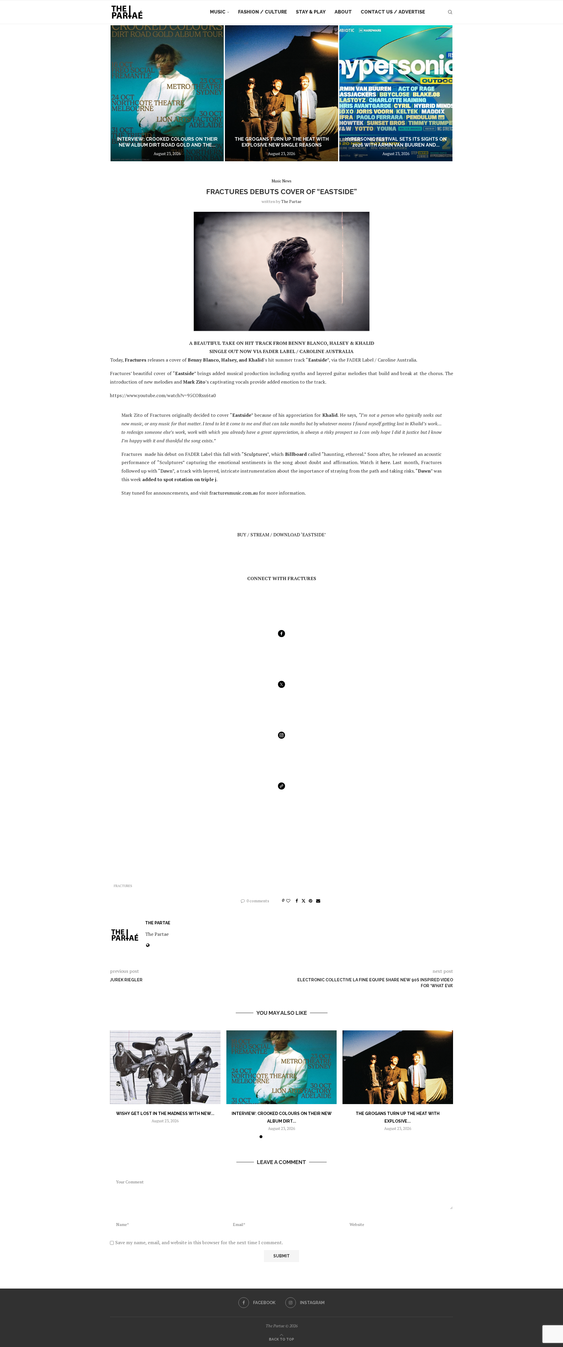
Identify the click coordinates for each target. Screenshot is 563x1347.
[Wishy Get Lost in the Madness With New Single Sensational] (165, 1067)
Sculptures (255, 454)
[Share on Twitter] (303, 900)
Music (217, 12)
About (343, 12)
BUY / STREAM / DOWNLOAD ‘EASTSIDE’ (281, 534)
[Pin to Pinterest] (310, 900)
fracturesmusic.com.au (233, 493)
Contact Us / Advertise (393, 12)
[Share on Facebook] (296, 900)
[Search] (450, 12)
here (385, 462)
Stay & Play (311, 12)
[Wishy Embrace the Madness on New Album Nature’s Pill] (395, 93)
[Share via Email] (318, 900)
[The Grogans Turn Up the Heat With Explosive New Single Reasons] (167, 93)
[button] (121, 93)
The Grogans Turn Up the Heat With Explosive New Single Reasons (167, 142)
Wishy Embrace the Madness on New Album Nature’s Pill (396, 142)
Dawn (166, 471)
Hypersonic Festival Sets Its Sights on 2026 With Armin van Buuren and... (281, 142)
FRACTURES (123, 886)
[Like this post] (288, 900)
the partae (291, 201)
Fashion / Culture (262, 12)
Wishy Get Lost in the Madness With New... (165, 1113)
